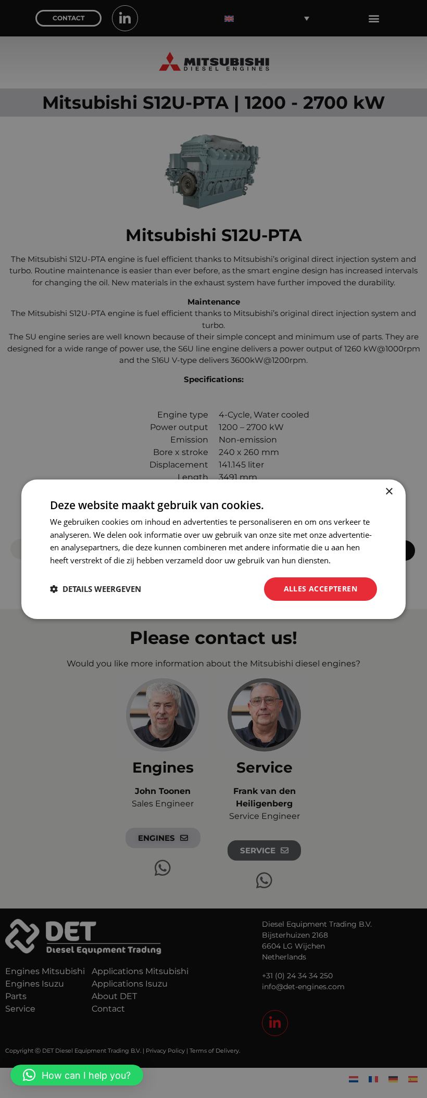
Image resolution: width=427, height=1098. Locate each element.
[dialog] (213, 549)
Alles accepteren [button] (320, 589)
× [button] (389, 491)
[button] (76, 1075)
